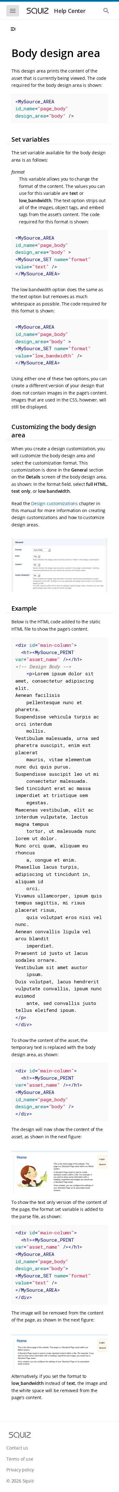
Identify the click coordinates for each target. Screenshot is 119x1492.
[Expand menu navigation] (13, 29)
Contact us (17, 1448)
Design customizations (54, 503)
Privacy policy (20, 1470)
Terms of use (19, 1459)
